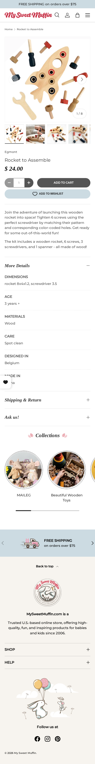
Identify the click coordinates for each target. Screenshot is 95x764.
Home (9, 29)
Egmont (11, 152)
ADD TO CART (64, 182)
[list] (47, 79)
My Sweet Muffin (25, 753)
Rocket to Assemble (30, 29)
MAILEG (24, 495)
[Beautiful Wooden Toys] (67, 470)
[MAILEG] (24, 470)
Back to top (45, 566)
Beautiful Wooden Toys (67, 498)
